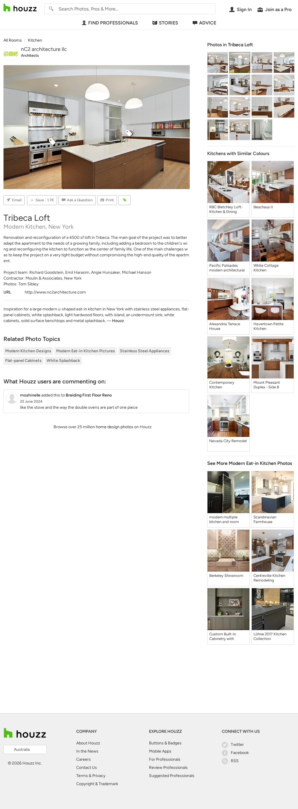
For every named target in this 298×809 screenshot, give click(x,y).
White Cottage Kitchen (266, 267)
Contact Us (86, 767)
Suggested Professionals (171, 775)
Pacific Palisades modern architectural (227, 267)
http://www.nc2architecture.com (55, 292)
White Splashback (63, 360)
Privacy (98, 775)
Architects (30, 55)
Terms (82, 775)
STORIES (168, 23)
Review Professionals (168, 767)
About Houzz (88, 743)
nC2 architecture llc (44, 49)
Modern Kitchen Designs (28, 351)
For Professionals (164, 759)
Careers (83, 759)
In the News (87, 751)
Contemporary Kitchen (221, 384)
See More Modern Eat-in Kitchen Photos (249, 463)
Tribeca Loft (240, 44)
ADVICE (207, 23)
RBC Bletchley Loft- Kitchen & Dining (226, 209)
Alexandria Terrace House (224, 326)
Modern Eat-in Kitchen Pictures (85, 351)
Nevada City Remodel (228, 441)
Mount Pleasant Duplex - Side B (266, 384)
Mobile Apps (160, 751)
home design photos (114, 426)
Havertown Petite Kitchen (268, 326)
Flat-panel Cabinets (23, 360)
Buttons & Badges (165, 743)
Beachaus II (263, 207)
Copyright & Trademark (97, 783)
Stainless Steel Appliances (144, 351)
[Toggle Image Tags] (124, 200)
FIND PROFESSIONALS (113, 23)
